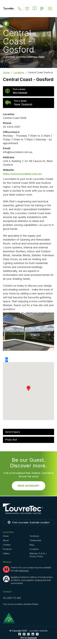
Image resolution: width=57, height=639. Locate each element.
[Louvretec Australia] (9, 8)
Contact (6, 544)
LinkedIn (33, 634)
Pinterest (24, 634)
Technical (34, 536)
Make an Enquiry (28, 485)
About (6, 540)
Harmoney (24, 570)
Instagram (28, 634)
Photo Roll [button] (11, 439)
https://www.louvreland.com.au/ (22, 173)
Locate (6, 359)
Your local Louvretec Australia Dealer (20, 604)
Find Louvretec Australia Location (31, 522)
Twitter (37, 634)
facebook (20, 634)
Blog (32, 544)
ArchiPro (15, 577)
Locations (18, 72)
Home (6, 72)
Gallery (6, 553)
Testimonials (35, 540)
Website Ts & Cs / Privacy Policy (38, 555)
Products (7, 549)
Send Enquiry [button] (12, 431)
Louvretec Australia (38, 630)
